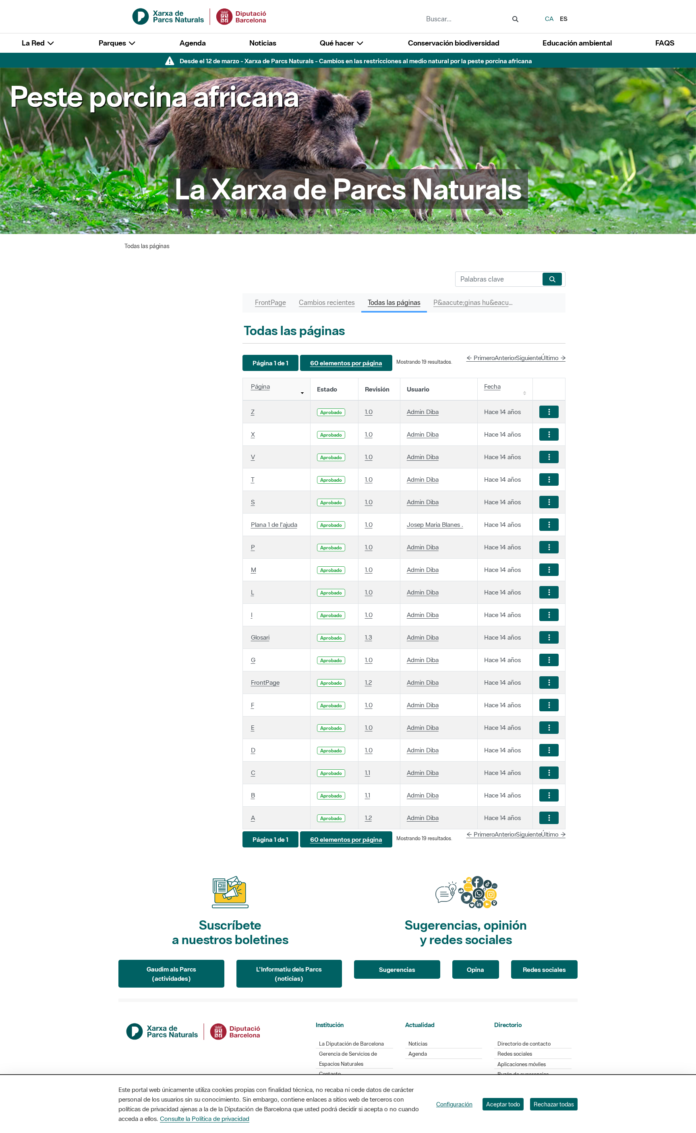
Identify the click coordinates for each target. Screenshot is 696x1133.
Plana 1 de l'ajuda (274, 524)
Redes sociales (544, 969)
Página (260, 386)
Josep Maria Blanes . (435, 524)
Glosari (260, 637)
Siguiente (528, 358)
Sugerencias (397, 969)
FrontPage (265, 682)
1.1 (367, 772)
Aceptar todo (503, 1104)
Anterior (505, 358)
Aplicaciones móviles (521, 1064)
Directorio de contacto (524, 1043)
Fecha (492, 386)
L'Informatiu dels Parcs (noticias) (289, 973)
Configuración (454, 1104)
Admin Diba (423, 412)
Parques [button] (113, 43)
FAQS (664, 43)
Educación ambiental (577, 43)
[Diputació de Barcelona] (193, 1031)
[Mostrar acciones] (549, 412)
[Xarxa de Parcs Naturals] (199, 16)
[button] (270, 363)
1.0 (369, 412)
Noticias (262, 43)
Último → (553, 358)
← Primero (480, 358)
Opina (475, 969)
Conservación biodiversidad (453, 43)
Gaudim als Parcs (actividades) (171, 973)
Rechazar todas (554, 1104)
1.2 (368, 682)
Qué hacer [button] (338, 43)
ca (549, 18)
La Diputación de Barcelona (351, 1043)
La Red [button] (34, 43)
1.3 (368, 637)
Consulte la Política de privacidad (204, 1118)
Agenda (193, 43)
